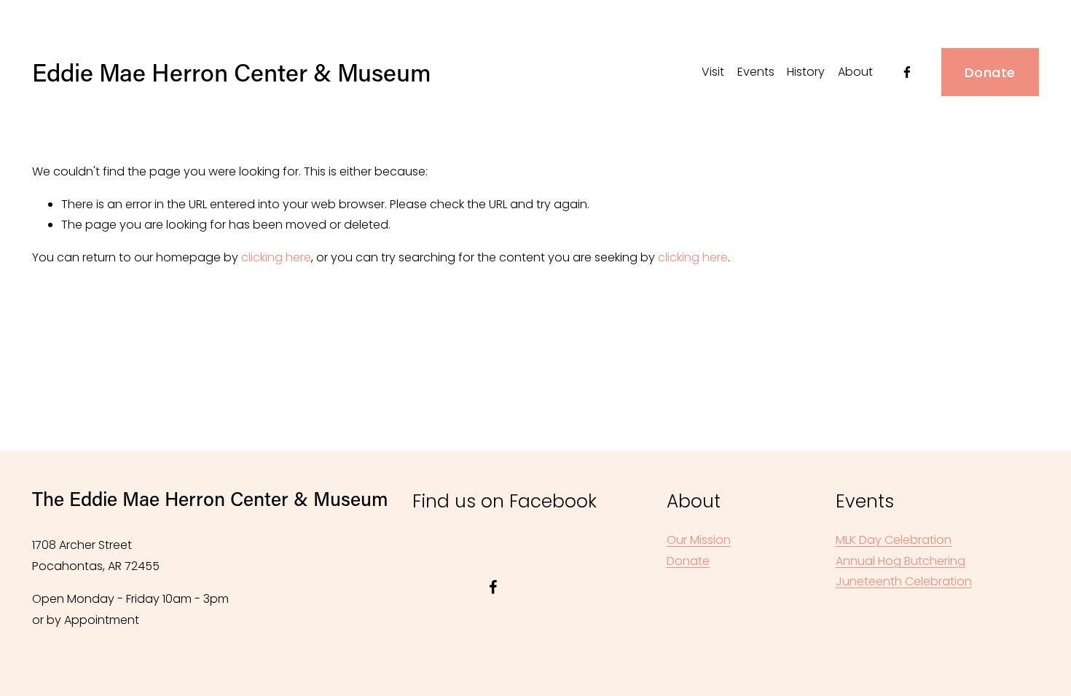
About (855, 71)
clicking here (276, 257)
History (806, 71)
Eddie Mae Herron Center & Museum (231, 72)
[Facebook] (907, 72)
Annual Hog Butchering (900, 561)
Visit (713, 71)
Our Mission (699, 539)
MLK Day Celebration (894, 539)
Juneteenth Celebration (904, 581)
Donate (990, 72)
